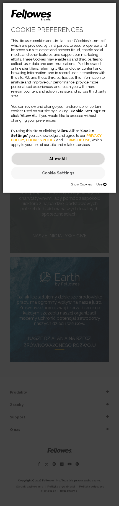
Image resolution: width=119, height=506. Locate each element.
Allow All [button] (58, 158)
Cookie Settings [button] (58, 173)
